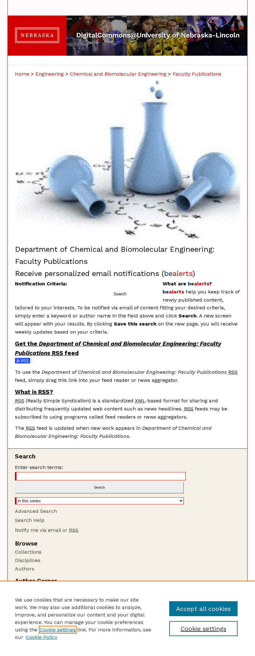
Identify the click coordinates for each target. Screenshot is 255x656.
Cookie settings (58, 630)
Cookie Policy (41, 637)
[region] (127, 618)
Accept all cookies (203, 608)
